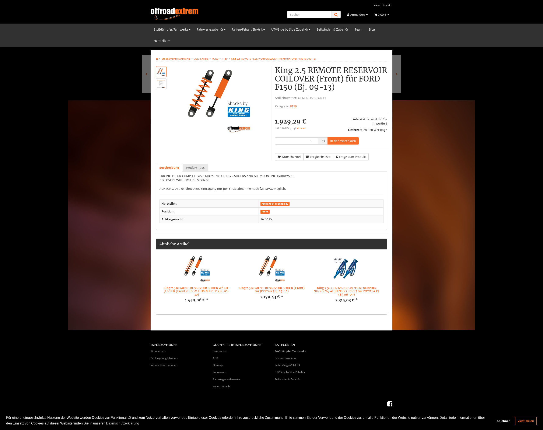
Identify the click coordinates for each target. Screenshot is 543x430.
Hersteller (161, 41)
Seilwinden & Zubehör (332, 29)
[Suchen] (336, 15)
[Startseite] (157, 58)
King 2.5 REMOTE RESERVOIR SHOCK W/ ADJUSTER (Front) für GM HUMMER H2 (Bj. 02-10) (197, 291)
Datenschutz (220, 351)
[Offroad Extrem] (189, 14)
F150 (293, 106)
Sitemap (218, 365)
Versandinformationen (164, 365)
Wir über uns (158, 351)
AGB (215, 358)
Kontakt (386, 5)
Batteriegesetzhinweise (227, 379)
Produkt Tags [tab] (195, 168)
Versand (301, 128)
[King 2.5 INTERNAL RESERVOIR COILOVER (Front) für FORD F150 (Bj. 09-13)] (146, 74)
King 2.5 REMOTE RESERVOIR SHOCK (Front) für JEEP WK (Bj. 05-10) (272, 289)
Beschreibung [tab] (169, 168)
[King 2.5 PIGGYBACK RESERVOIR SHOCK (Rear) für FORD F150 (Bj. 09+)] (396, 74)
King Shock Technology (275, 203)
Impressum (219, 372)
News (377, 5)
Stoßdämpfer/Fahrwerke (171, 29)
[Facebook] (389, 404)
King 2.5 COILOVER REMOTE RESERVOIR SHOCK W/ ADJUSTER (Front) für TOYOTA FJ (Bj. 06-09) (346, 291)
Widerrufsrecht (222, 386)
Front (265, 211)
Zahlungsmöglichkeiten (164, 358)
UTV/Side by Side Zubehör (289, 29)
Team (358, 29)
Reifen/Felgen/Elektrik (247, 29)
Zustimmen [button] (526, 421)
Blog (372, 29)
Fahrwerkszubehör (210, 29)
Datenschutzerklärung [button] (122, 423)
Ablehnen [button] (504, 421)
